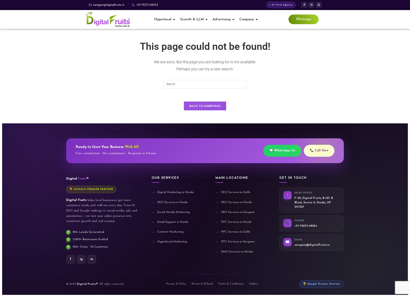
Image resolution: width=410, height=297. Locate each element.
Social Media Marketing (173, 212)
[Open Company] (256, 19)
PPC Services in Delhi (235, 231)
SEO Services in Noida (172, 202)
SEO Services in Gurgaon (238, 212)
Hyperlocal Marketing (172, 241)
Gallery (253, 284)
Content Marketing (170, 231)
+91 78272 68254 (147, 5)
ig (81, 259)
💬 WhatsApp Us (282, 150)
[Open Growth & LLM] (206, 19)
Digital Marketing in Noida (175, 192)
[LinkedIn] (319, 5)
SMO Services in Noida (237, 251)
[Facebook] (304, 5)
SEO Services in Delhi (235, 192)
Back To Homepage (205, 106)
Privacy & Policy (176, 284)
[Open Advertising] (233, 19)
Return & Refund (202, 284)
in (92, 259)
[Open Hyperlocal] (174, 19)
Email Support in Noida (173, 222)
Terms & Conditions (231, 284)
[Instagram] (311, 5)
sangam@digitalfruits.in (108, 5)
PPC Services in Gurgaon (238, 241)
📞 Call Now (319, 150)
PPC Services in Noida (236, 222)
